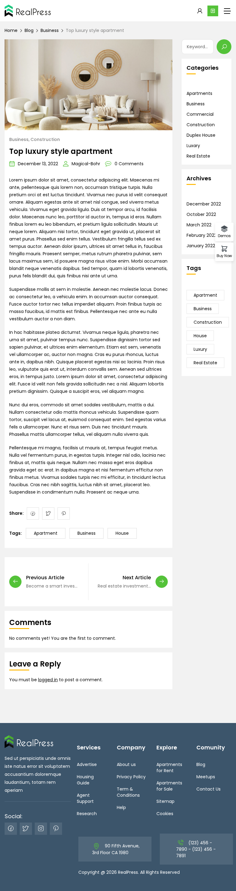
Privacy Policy (131, 777)
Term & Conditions (128, 792)
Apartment (45, 533)
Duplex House (201, 135)
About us (126, 764)
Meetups (205, 777)
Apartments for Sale (169, 786)
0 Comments (129, 164)
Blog (29, 30)
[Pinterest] (63, 513)
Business (50, 30)
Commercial (200, 114)
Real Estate (198, 156)
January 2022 (201, 246)
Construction (45, 139)
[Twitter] (48, 513)
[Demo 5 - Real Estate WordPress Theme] (28, 11)
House (122, 533)
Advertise (87, 764)
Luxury (200, 349)
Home (11, 30)
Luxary (193, 146)
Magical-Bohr (86, 164)
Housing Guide (85, 780)
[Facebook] (33, 513)
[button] (212, 11)
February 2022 (202, 235)
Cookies (164, 814)
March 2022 (199, 225)
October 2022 (201, 214)
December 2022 (204, 204)
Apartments (199, 93)
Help (121, 807)
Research (87, 814)
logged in (48, 680)
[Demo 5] (29, 741)
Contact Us (208, 789)
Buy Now (224, 255)
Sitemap (165, 801)
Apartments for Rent (169, 767)
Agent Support (85, 798)
